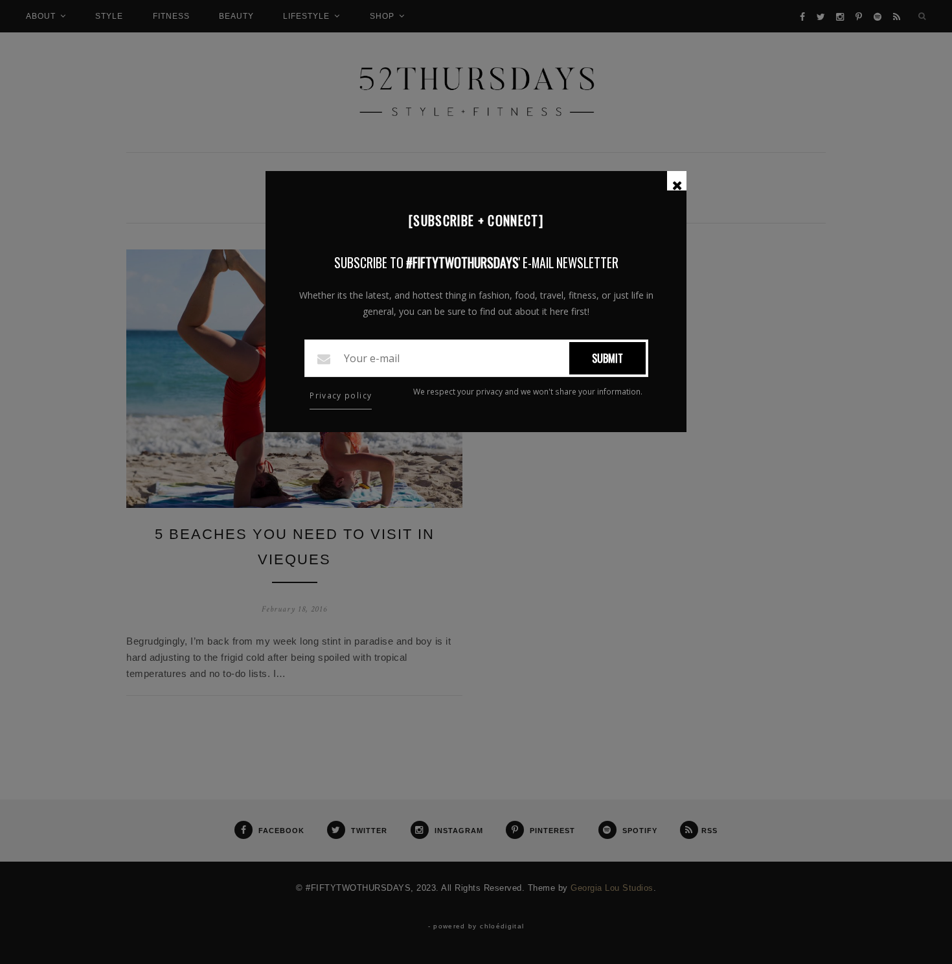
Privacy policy (341, 395)
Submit (607, 358)
